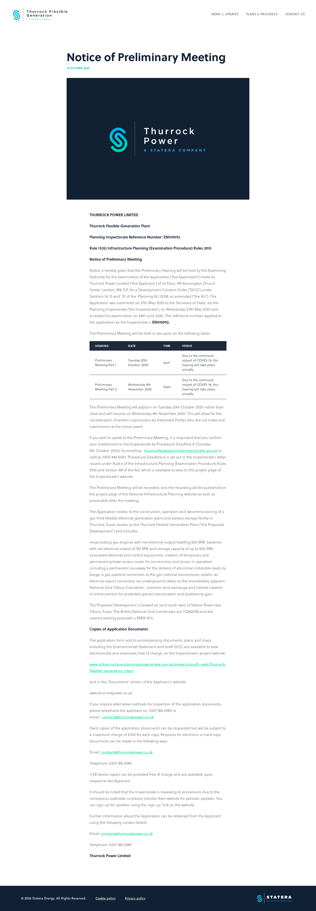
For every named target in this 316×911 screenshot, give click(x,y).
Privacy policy (135, 898)
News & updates (225, 14)
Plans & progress (262, 14)
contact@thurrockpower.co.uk (128, 717)
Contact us (295, 14)
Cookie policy (106, 898)
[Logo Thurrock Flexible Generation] (39, 14)
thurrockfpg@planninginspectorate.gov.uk (180, 450)
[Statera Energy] (276, 898)
